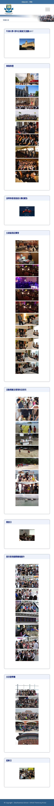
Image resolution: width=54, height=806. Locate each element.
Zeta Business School (21, 803)
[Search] (40, 9)
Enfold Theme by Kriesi (38, 803)
